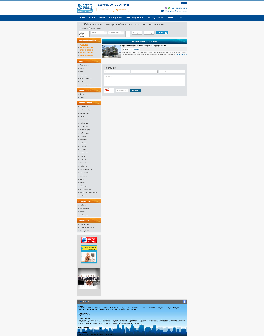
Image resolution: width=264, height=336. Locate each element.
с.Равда (82, 116)
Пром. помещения (131, 309)
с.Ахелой (83, 146)
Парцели (83, 81)
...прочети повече (181, 54)
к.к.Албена (83, 196)
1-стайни (82, 308)
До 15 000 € (84, 45)
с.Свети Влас (84, 113)
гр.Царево (83, 136)
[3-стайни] (84, 36)
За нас (92, 18)
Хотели (87, 309)
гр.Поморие (84, 123)
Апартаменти (84, 65)
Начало (82, 18)
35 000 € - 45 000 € (86, 52)
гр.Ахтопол (83, 159)
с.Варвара (83, 186)
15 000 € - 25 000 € (86, 47)
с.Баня (82, 182)
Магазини (152, 308)
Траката (82, 179)
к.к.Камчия (83, 176)
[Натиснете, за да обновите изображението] (110, 90)
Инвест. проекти (85, 85)
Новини (170, 18)
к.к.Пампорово (85, 208)
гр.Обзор (83, 149)
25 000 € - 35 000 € (86, 50)
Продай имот (121, 10)
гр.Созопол (84, 126)
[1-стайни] (84, 33)
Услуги (102, 18)
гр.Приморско (84, 133)
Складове (176, 308)
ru (185, 3)
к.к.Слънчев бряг (85, 110)
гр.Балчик (83, 166)
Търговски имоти (85, 78)
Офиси (145, 308)
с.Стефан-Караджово (87, 227)
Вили (81, 71)
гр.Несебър (84, 106)
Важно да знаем (115, 18)
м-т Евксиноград (85, 189)
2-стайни (90, 308)
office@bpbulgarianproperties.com (176, 11)
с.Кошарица (84, 120)
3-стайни (97, 308)
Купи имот (104, 10)
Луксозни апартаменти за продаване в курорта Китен (144, 45)
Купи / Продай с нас (134, 18)
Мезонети (83, 75)
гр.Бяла (82, 156)
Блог (179, 18)
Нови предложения (155, 18)
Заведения (160, 308)
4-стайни (105, 308)
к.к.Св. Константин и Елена (89, 192)
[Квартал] (128, 32)
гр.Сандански (84, 231)
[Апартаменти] (84, 32)
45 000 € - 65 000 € (86, 55)
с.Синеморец (84, 163)
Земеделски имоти (105, 309)
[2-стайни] (84, 35)
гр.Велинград (84, 224)
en (182, 3)
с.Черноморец (85, 129)
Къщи (82, 68)
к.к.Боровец (84, 215)
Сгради (169, 308)
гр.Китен (83, 143)
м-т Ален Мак (84, 172)
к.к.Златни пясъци (86, 169)
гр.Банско (83, 205)
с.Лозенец (83, 139)
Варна (82, 97)
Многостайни (114, 308)
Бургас (82, 94)
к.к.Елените (84, 153)
